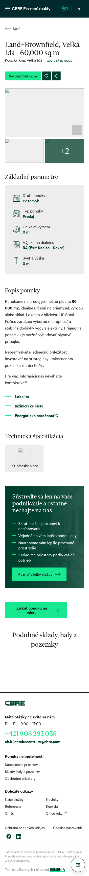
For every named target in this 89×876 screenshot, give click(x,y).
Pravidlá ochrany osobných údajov (26, 856)
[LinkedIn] (19, 837)
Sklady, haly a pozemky (22, 771)
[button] (78, 865)
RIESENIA (57, 869)
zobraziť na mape (59, 60)
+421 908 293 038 (31, 733)
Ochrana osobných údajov (25, 827)
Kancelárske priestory (21, 764)
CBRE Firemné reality (31, 8)
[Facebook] (9, 837)
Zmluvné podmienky (17, 860)
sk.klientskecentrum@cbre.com (32, 741)
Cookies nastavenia (68, 827)
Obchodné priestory (20, 778)
